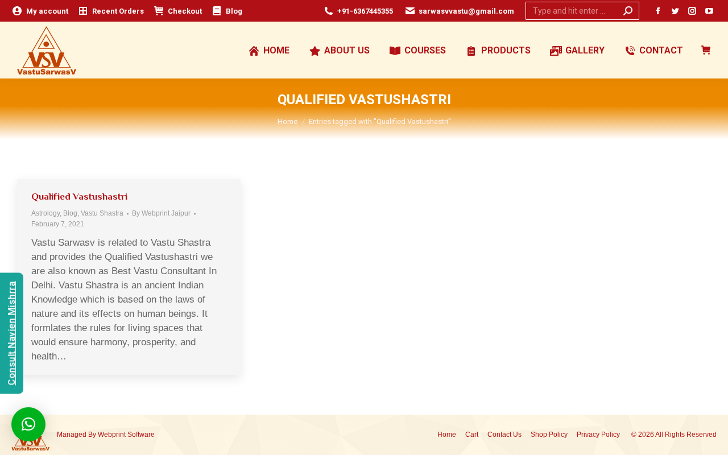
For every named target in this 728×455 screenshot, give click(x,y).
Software (141, 435)
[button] (28, 424)
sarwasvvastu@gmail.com (466, 11)
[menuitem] (39, 11)
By (161, 213)
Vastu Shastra (102, 213)
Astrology (45, 213)
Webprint (112, 435)
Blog (70, 213)
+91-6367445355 (365, 11)
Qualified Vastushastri (79, 196)
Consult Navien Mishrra (11, 333)
